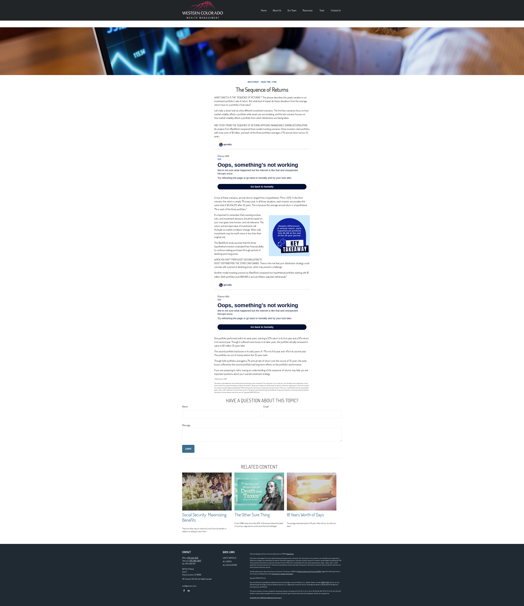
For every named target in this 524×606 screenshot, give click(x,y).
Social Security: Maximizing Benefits (204, 517)
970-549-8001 (192, 558)
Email (265, 406)
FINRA (323, 582)
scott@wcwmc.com (189, 586)
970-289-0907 (195, 561)
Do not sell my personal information (282, 574)
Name (185, 406)
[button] (264, 10)
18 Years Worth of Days (305, 514)
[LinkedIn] (188, 590)
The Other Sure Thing (252, 514)
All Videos (227, 561)
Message (186, 425)
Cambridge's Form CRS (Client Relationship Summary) (266, 598)
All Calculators (230, 565)
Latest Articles (229, 558)
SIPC (327, 582)
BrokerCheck (290, 554)
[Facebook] (184, 590)
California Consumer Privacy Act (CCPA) (309, 571)
